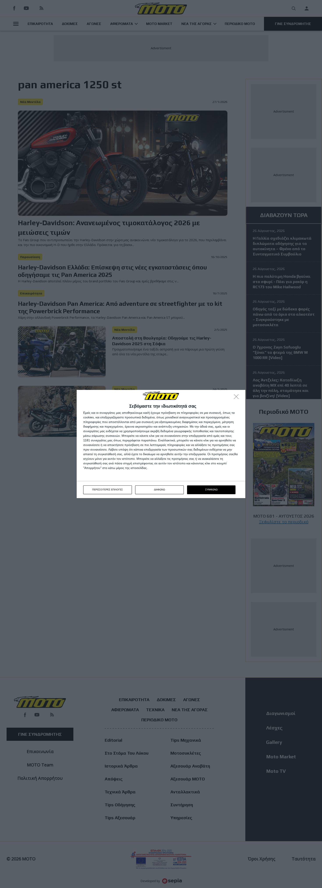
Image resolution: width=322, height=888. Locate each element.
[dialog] (161, 444)
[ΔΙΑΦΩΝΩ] (237, 397)
